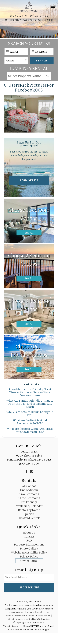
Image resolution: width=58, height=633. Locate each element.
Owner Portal (29, 561)
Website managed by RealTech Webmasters (29, 619)
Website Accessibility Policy (29, 552)
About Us (29, 532)
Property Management (29, 544)
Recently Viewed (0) (21, 19)
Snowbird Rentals (29, 518)
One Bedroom (29, 490)
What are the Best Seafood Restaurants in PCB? (30, 422)
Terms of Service (35, 629)
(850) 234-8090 (19, 16)
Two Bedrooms (29, 494)
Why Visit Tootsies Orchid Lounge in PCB (29, 413)
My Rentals (41, 16)
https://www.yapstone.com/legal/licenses (29, 612)
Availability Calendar (29, 506)
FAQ (29, 540)
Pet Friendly (29, 502)
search (41, 60)
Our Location (46, 19)
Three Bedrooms (29, 498)
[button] (53, 8)
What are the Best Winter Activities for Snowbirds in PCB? (30, 430)
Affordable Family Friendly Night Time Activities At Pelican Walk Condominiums (30, 392)
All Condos (29, 486)
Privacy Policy (29, 556)
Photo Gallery (29, 548)
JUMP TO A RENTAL (29, 68)
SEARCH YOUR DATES (29, 43)
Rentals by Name (29, 510)
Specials (29, 514)
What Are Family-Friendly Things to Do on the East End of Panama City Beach (29, 403)
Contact (29, 536)
